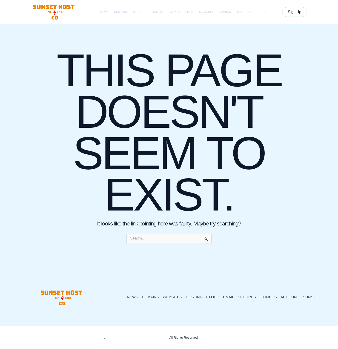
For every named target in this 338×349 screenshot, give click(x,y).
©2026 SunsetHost (90, 337)
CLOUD (175, 12)
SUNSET (265, 12)
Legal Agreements (248, 337)
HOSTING (158, 12)
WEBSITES (139, 12)
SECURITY (206, 12)
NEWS (104, 12)
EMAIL (189, 12)
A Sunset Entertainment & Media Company (137, 337)
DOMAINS (120, 12)
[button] (252, 12)
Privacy (205, 337)
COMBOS (225, 12)
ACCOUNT (243, 12)
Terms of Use (222, 337)
